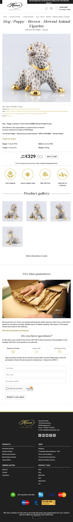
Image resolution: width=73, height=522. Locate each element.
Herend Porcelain (24, 113)
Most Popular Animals (9, 457)
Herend (4, 113)
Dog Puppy (49, 111)
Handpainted (63, 111)
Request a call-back (13, 348)
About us (5, 469)
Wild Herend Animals (8, 454)
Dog (44, 111)
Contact (4, 472)
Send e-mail (36, 348)
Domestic (56, 111)
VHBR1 (44, 113)
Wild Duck (41, 475)
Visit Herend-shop (59, 348)
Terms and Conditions (45, 454)
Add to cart (52, 157)
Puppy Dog (38, 113)
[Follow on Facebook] (39, 435)
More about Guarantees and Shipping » (15, 330)
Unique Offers (15, 17)
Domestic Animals (8, 448)
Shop (5, 17)
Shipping (41, 448)
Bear (39, 469)
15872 (8, 111)
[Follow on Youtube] (47, 435)
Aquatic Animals (7, 451)
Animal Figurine (28, 111)
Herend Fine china (13, 113)
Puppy (33, 113)
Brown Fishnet (37, 111)
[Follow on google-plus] (43, 435)
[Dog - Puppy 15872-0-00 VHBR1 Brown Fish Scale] (36, 101)
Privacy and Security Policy (46, 457)
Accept (36, 517)
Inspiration (5, 475)
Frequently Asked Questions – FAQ (49, 451)
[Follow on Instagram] (54, 435)
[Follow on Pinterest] (50, 435)
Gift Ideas (13, 109)
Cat (39, 484)
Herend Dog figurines (23, 109)
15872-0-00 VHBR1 (16, 111)
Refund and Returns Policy (46, 460)
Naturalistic (42, 481)
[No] (71, 515)
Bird (39, 478)
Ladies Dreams (28, 17)
